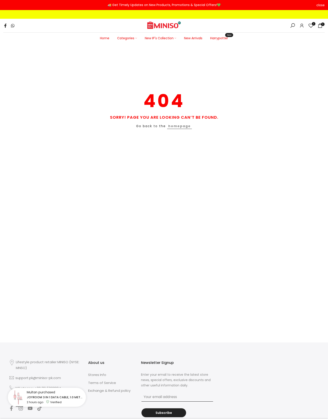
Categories (125, 38)
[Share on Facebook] (5, 25)
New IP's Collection (159, 38)
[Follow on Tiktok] (39, 409)
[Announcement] (164, 5)
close (7, 5)
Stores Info (97, 374)
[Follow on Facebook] (11, 409)
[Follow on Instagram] (20, 409)
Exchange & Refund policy (109, 390)
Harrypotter (220, 37)
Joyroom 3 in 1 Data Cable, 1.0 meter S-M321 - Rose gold (55, 397)
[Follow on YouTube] (30, 409)
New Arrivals (193, 38)
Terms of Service (102, 382)
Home (104, 38)
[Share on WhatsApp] (13, 25)
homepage (179, 126)
